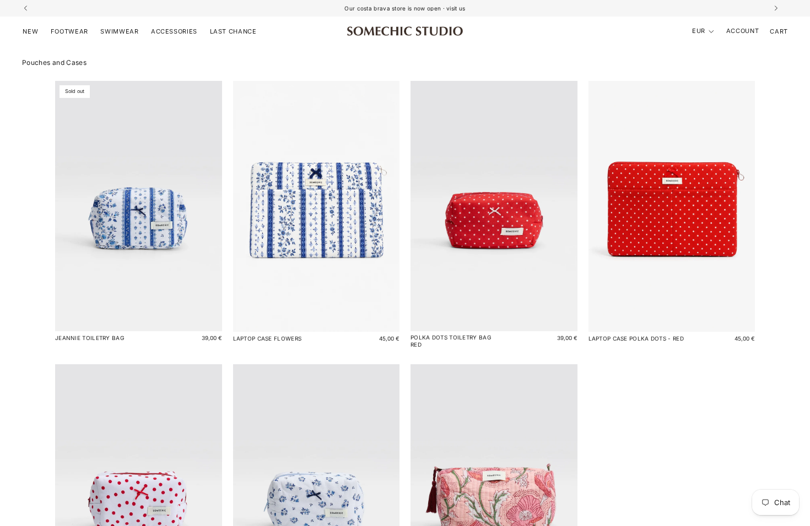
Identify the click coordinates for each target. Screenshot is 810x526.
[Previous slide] (605, 206)
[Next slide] (738, 206)
